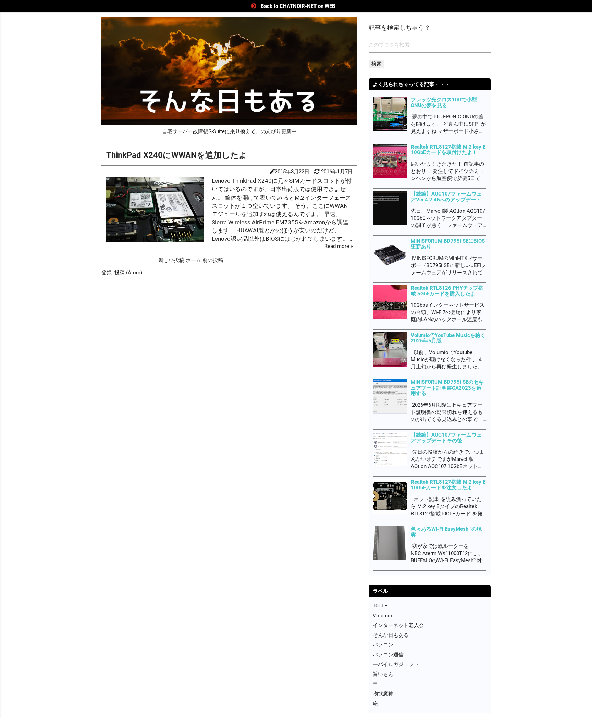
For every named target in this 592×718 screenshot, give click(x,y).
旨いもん (383, 674)
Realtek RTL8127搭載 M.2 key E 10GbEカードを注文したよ (448, 485)
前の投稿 (212, 260)
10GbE (380, 606)
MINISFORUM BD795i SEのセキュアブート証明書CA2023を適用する (447, 387)
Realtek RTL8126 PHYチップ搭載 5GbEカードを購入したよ (447, 291)
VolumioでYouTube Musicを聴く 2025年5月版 (448, 338)
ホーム (194, 260)
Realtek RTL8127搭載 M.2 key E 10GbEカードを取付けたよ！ (448, 150)
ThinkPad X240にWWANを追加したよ (176, 155)
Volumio (382, 616)
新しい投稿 (172, 260)
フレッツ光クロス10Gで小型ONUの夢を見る (444, 103)
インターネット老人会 (398, 625)
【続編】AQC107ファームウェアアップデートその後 (446, 438)
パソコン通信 (388, 655)
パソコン (383, 645)
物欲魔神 (383, 694)
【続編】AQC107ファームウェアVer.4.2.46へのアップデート (446, 197)
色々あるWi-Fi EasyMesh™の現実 (446, 532)
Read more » (338, 246)
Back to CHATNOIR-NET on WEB (298, 6)
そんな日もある (391, 635)
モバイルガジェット (396, 664)
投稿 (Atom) (128, 272)
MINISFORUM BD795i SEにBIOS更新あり (448, 244)
